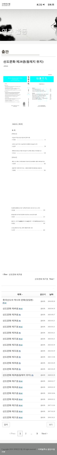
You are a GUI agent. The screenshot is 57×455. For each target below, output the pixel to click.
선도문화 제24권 (11, 399)
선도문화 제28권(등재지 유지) (23, 61)
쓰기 (50, 425)
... (31, 433)
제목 (19, 294)
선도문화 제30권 (11, 363)
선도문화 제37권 (11, 327)
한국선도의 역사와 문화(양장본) (18, 300)
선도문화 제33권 (11, 345)
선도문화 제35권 (11, 339)
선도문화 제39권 (11, 314)
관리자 (43, 301)
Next (44, 433)
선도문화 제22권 (11, 411)
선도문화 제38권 (11, 321)
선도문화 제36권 (11, 333)
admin (6, 66)
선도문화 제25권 (11, 393)
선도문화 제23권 (11, 405)
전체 (49, 4)
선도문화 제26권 (11, 387)
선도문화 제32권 (11, 351)
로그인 (39, 4)
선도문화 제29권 (11, 369)
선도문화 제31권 (11, 357)
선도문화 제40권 (11, 308)
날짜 (51, 294)
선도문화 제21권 (11, 417)
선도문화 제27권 (11, 381)
